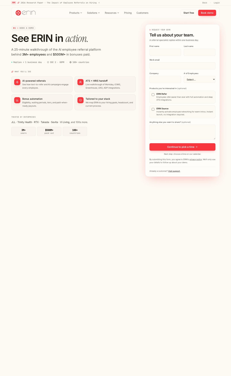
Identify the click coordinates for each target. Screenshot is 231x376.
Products (74, 12)
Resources (110, 12)
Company (153, 73)
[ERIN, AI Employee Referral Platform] (26, 13)
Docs (204, 3)
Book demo (207, 12)
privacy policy (196, 159)
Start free (188, 12)
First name (154, 46)
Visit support (174, 171)
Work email (154, 60)
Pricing (128, 12)
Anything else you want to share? (170, 122)
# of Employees (191, 73)
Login (217, 3)
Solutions (92, 12)
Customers (142, 12)
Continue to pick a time (180, 146)
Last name (188, 46)
